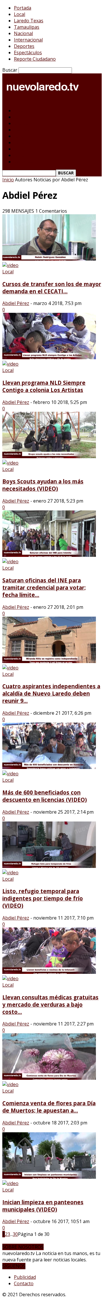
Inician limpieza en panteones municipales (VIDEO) (42, 1205)
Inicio (8, 179)
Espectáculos (28, 52)
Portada (22, 8)
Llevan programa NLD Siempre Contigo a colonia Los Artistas (44, 386)
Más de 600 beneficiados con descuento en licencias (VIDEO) (44, 796)
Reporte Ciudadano (35, 59)
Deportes (24, 46)
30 (15, 1234)
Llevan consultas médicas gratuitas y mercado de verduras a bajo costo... (50, 1004)
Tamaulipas (26, 27)
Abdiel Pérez (15, 303)
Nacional (23, 33)
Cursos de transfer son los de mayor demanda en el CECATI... (51, 287)
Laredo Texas (28, 20)
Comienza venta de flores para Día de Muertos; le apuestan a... (49, 1106)
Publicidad (25, 1277)
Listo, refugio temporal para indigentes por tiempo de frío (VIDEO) (42, 898)
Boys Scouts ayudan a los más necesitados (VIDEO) (42, 485)
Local (19, 14)
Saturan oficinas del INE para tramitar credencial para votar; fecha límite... (44, 587)
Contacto (24, 1283)
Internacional (28, 40)
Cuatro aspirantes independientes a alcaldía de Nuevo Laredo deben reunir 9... (51, 693)
